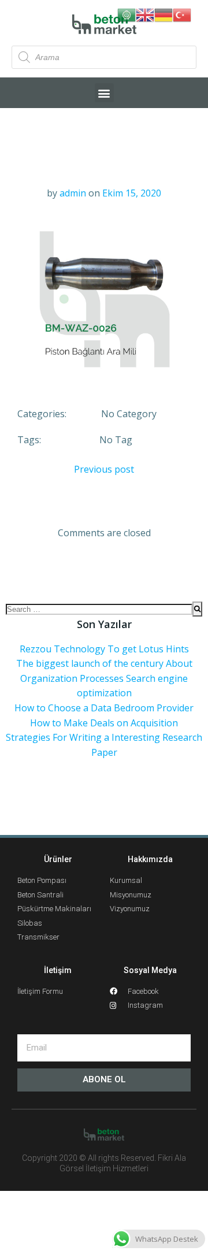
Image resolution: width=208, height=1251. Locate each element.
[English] (145, 14)
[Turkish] (182, 14)
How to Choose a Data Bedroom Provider (104, 707)
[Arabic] (126, 14)
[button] (104, 92)
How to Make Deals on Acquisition (104, 723)
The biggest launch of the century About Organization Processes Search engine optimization (104, 678)
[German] (163, 14)
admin (73, 193)
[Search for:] (99, 609)
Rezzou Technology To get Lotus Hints (104, 649)
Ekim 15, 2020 (131, 193)
